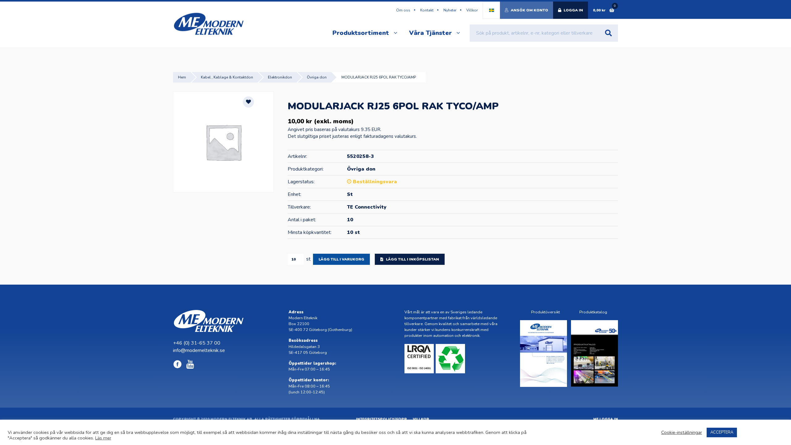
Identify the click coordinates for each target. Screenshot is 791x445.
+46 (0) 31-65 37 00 (196, 343)
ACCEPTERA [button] (721, 432)
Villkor (472, 10)
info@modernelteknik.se (199, 350)
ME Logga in (605, 419)
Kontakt (427, 10)
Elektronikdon (280, 77)
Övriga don (317, 77)
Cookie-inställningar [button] (681, 432)
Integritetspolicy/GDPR (381, 419)
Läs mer (103, 438)
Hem (182, 77)
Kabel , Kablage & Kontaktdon (227, 77)
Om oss (403, 10)
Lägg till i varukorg (341, 259)
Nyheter (449, 10)
